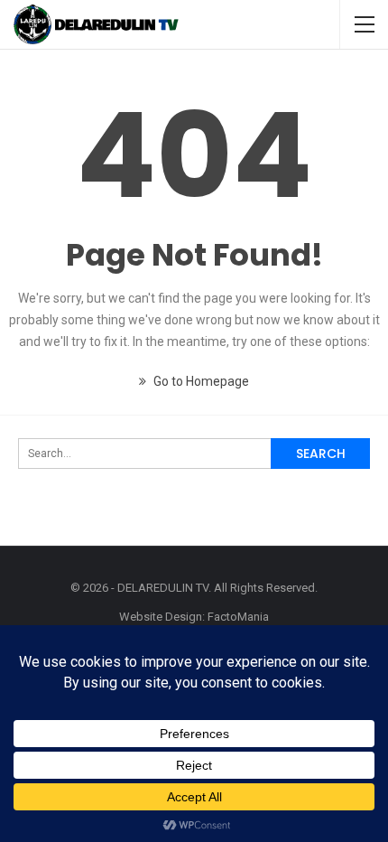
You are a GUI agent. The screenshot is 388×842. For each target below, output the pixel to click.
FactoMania (238, 616)
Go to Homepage (200, 381)
